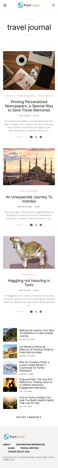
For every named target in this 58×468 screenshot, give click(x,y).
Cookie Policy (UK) (19, 452)
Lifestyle (10, 96)
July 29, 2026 (25, 391)
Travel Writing (45, 96)
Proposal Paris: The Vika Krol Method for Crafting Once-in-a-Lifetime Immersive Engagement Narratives (36, 383)
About (7, 444)
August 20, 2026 (27, 340)
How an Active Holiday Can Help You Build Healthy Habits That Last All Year (36, 400)
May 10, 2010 (24, 290)
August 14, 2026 (27, 356)
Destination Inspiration (30, 444)
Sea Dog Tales (29, 275)
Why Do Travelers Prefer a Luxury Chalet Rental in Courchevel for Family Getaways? (34, 366)
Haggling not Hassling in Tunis (29, 282)
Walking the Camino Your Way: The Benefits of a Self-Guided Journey (36, 333)
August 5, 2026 (26, 374)
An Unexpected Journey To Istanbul (29, 199)
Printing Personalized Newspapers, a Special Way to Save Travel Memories (29, 106)
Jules (36, 116)
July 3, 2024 (25, 116)
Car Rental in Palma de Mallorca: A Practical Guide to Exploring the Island (36, 349)
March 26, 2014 (25, 207)
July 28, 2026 (25, 407)
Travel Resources (26, 96)
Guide (11, 448)
